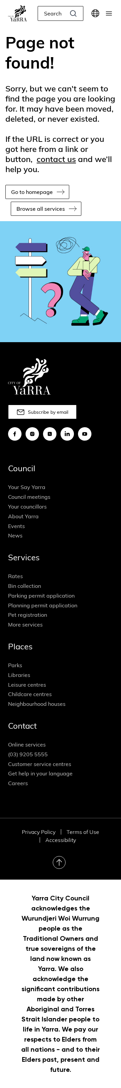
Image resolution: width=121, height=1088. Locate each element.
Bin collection (24, 585)
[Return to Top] (59, 862)
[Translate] (95, 13)
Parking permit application (41, 595)
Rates (15, 576)
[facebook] (15, 434)
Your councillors (27, 506)
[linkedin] (67, 434)
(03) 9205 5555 (28, 754)
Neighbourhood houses (37, 703)
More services (25, 624)
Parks (15, 665)
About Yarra (23, 516)
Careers (18, 783)
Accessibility (60, 840)
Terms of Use (83, 832)
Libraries (19, 675)
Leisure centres (27, 684)
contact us (56, 159)
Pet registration (27, 614)
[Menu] (109, 13)
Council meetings (29, 496)
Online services (27, 744)
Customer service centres (39, 764)
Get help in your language (40, 773)
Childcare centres (30, 694)
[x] (49, 434)
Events (16, 526)
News (15, 535)
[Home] (17, 13)
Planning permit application (42, 605)
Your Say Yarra (26, 487)
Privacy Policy (38, 832)
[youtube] (84, 434)
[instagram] (32, 434)
